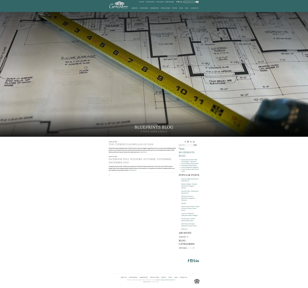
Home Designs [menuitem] (150, 1)
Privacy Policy (146, 281)
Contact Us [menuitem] (194, 8)
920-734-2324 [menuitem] (170, 1)
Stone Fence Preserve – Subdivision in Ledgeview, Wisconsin (188, 198)
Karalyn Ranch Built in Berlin (189, 165)
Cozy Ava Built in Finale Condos (190, 163)
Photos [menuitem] (174, 8)
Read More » (143, 152)
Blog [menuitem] (186, 8)
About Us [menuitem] (135, 8)
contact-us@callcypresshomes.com (165, 279)
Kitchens (183, 203)
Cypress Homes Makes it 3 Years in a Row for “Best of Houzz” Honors (190, 208)
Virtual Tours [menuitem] (165, 8)
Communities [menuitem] (154, 8)
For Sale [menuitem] (141, 1)
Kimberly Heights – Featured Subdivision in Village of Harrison (189, 186)
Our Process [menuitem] (144, 8)
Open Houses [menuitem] (160, 1)
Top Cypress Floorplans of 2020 (131, 144)
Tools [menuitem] (181, 8)
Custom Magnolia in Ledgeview (189, 167)
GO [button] (197, 1)
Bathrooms (184, 229)
